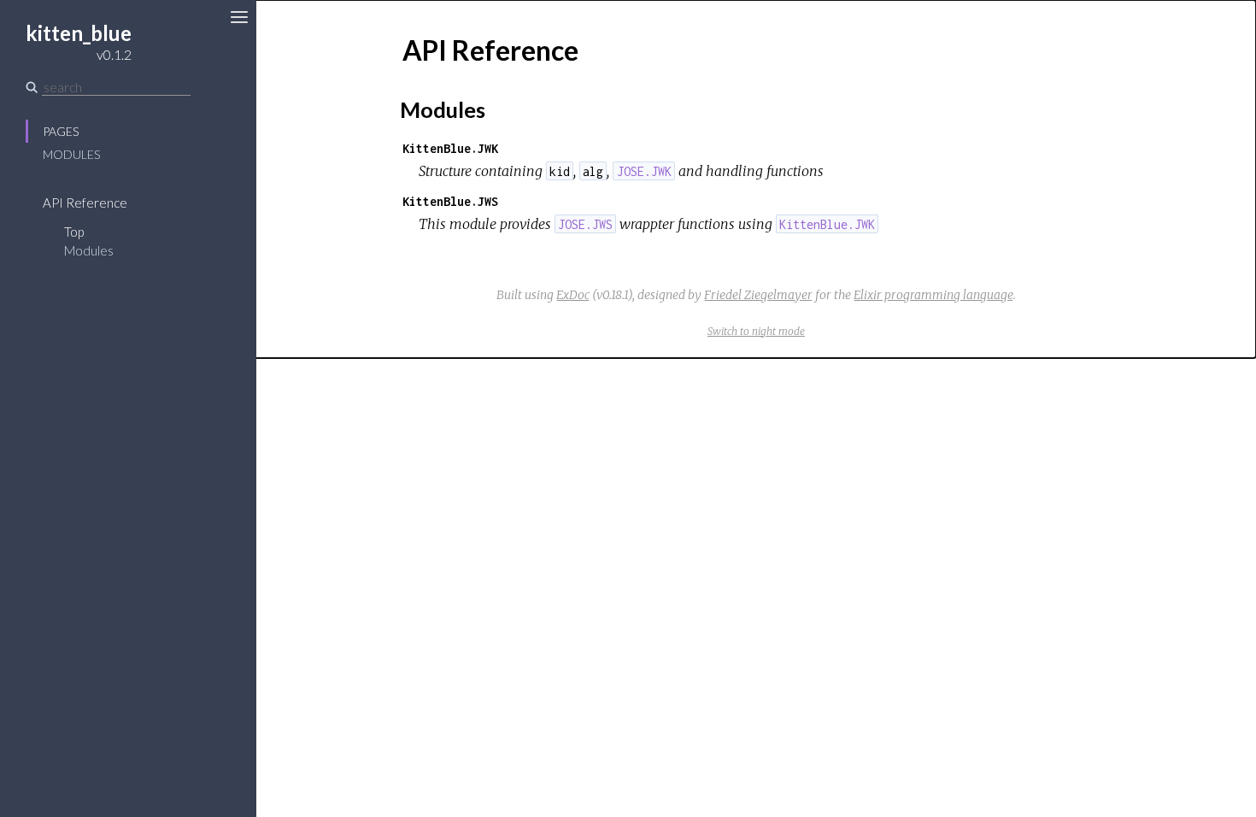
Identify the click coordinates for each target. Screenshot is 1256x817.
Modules (71, 154)
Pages (61, 131)
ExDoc (573, 295)
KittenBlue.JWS (450, 201)
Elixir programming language (933, 295)
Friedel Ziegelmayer (758, 295)
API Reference (85, 202)
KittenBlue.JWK (450, 148)
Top (74, 231)
